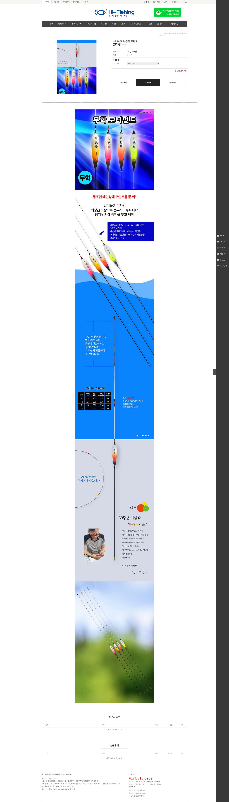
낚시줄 (104, 24)
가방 (150, 24)
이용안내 (48, 774)
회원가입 (56, 2)
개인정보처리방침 (58, 774)
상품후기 (166, 2)
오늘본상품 (223, 266)
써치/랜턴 (62, 24)
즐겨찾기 (223, 235)
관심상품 (223, 260)
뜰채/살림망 (77, 24)
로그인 (47, 2)
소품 (123, 24)
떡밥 (51, 24)
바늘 (114, 24)
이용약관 (69, 774)
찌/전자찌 (91, 24)
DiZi (73, 789)
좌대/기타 (161, 24)
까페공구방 (175, 24)
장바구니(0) (224, 241)
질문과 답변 (156, 2)
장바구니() (76, 2)
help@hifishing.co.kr (67, 786)
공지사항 (146, 2)
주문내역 (223, 248)
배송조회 (223, 254)
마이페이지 (66, 2)
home (161, 33)
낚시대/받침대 (137, 24)
